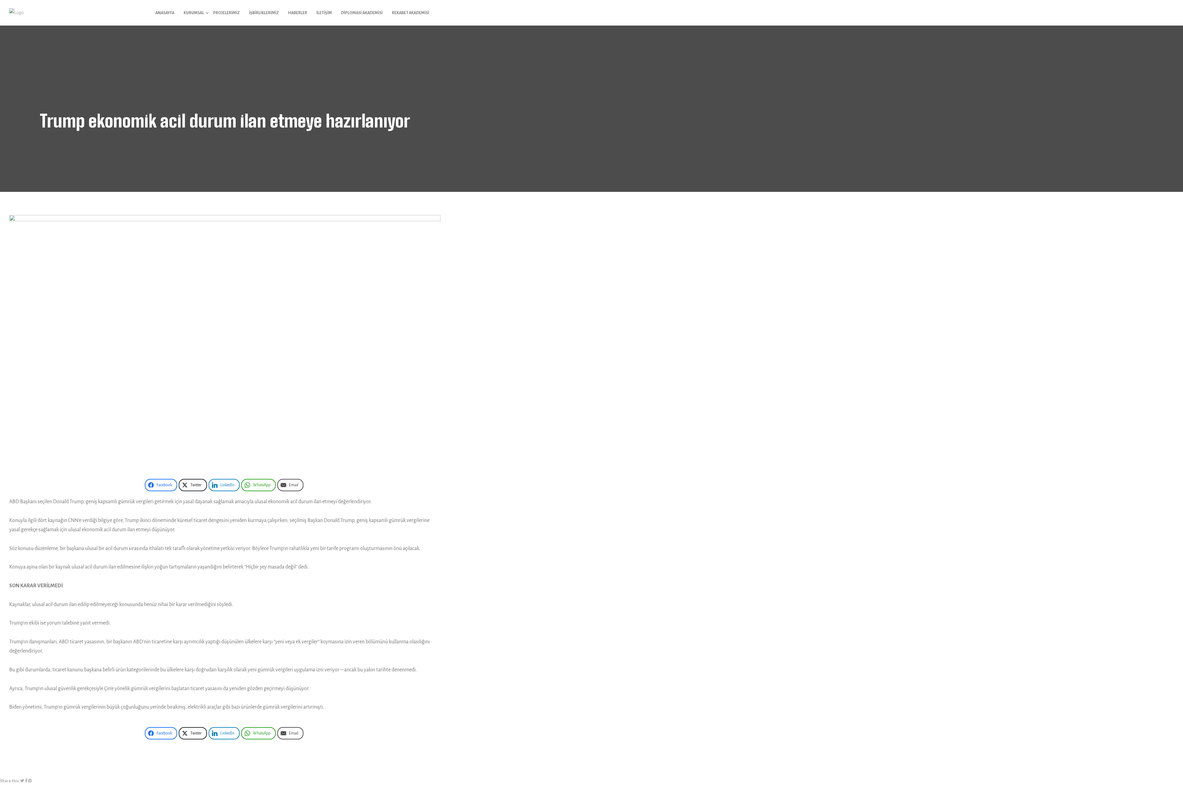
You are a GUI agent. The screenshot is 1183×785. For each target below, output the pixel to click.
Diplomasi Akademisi (362, 13)
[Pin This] (30, 781)
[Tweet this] (22, 781)
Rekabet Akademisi (410, 13)
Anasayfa (164, 13)
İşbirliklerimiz (264, 13)
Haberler (297, 13)
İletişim (324, 13)
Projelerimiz (226, 13)
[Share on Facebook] (26, 781)
